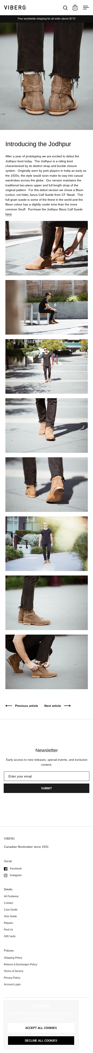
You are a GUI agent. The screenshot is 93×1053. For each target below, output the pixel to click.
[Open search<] (65, 7)
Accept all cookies (41, 1028)
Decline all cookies (41, 1040)
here (8, 214)
